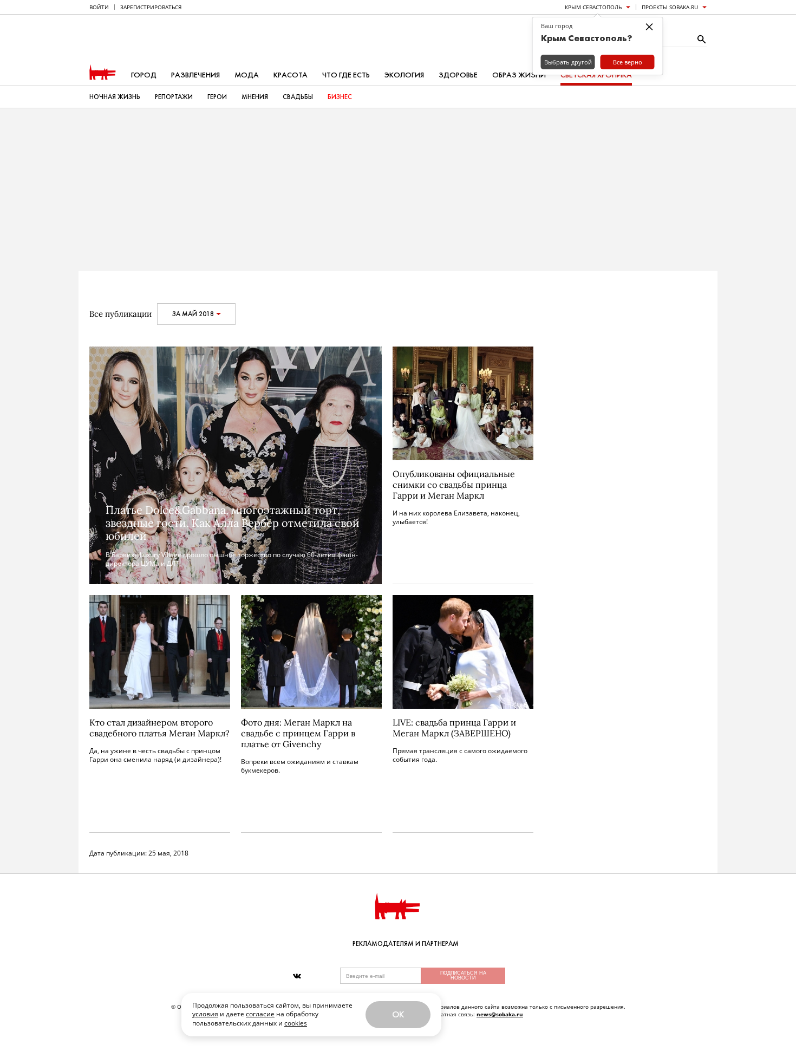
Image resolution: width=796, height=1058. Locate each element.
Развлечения (195, 75)
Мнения (255, 97)
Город (143, 75)
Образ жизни (519, 75)
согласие (260, 1013)
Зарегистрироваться (150, 7)
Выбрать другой (568, 62)
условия (205, 1013)
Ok (398, 1014)
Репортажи (174, 97)
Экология (404, 75)
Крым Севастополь (593, 7)
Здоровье (458, 75)
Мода (246, 75)
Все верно (627, 62)
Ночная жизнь (114, 97)
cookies (295, 1023)
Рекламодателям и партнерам (406, 944)
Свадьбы (298, 97)
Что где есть (346, 75)
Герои (217, 97)
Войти (99, 7)
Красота (290, 75)
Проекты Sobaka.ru (670, 7)
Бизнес (340, 97)
